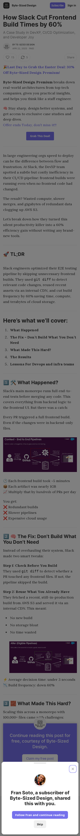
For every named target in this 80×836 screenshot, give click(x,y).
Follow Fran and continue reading (40, 815)
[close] (73, 769)
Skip (40, 824)
